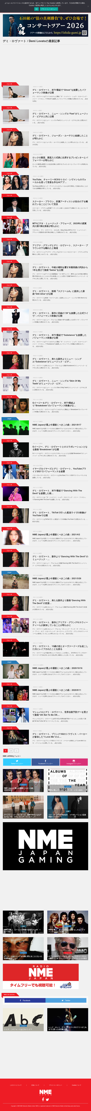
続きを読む (41, 123)
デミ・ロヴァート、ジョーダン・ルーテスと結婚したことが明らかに (60, 137)
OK (36, 9)
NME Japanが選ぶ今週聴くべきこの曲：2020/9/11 (56, 690)
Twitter (66, 1000)
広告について (35, 1085)
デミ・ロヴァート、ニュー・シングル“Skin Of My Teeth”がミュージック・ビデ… (56, 382)
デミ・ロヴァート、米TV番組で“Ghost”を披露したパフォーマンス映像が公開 (59, 91)
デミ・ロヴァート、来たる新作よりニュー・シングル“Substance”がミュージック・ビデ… (57, 360)
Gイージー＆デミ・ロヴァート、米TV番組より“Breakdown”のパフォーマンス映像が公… (54, 404)
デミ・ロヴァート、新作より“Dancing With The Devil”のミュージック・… (60, 558)
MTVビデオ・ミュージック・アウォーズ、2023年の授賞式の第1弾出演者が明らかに (59, 225)
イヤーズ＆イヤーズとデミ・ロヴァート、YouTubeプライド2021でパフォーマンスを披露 (59, 470)
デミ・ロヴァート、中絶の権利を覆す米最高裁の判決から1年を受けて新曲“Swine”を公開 (60, 268)
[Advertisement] (45, 63)
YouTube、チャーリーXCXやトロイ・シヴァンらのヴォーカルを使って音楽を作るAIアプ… (59, 181)
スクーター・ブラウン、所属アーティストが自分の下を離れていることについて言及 (60, 203)
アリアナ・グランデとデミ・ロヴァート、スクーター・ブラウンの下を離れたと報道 (60, 247)
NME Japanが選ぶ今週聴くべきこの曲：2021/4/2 (56, 534)
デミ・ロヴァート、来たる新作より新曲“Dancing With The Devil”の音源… (59, 602)
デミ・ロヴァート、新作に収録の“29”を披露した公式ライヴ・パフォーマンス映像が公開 (60, 314)
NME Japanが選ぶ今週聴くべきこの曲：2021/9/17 (56, 424)
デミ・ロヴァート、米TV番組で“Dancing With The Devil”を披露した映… (57, 492)
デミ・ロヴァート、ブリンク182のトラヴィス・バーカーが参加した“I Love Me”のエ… (59, 735)
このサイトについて (16, 1085)
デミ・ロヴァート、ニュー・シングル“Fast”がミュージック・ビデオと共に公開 (60, 115)
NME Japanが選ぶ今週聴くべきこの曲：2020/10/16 (57, 668)
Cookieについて (76, 1085)
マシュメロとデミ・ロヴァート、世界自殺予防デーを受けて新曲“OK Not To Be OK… (60, 713)
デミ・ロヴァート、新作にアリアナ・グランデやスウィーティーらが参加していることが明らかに (60, 624)
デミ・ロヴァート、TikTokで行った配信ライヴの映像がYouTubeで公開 (59, 514)
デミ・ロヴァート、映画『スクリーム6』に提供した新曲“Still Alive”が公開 (58, 292)
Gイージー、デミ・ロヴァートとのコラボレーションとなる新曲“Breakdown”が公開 (59, 448)
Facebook (25, 1000)
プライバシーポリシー (55, 1085)
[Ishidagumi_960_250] (45, 25)
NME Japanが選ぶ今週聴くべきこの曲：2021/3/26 (56, 578)
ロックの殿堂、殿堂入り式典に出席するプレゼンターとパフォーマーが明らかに (60, 159)
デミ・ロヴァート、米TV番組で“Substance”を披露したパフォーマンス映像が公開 (59, 336)
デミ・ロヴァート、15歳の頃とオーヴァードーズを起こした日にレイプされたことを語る (60, 647)
